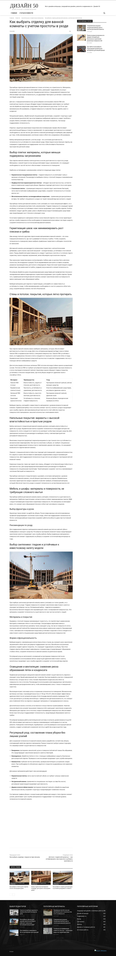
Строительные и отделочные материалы (32, 18)
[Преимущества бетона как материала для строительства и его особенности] (47, 912)
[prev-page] (11, 894)
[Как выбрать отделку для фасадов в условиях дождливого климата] (63, 878)
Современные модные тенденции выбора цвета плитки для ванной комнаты (95, 27)
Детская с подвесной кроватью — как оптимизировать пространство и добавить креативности (59, 859)
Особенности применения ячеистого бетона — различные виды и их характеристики (63, 930)
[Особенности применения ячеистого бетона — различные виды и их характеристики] (47, 931)
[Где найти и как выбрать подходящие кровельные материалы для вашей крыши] (81, 49)
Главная (12, 18)
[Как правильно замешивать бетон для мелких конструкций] (14, 933)
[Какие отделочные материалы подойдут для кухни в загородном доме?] (41, 878)
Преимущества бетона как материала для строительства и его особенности (63, 911)
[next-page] (14, 894)
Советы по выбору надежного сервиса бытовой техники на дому (29, 911)
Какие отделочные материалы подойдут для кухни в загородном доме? (40, 888)
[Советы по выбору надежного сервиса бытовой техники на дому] (14, 912)
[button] (104, 13)
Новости (17, 18)
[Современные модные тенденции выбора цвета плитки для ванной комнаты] (81, 28)
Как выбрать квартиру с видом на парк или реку (25, 857)
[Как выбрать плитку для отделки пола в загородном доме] (19, 878)
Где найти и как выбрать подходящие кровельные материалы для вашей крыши (96, 48)
